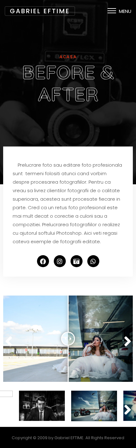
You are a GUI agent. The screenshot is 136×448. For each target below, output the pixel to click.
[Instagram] (60, 261)
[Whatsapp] (93, 261)
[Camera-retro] (77, 261)
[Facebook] (43, 261)
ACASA (68, 57)
